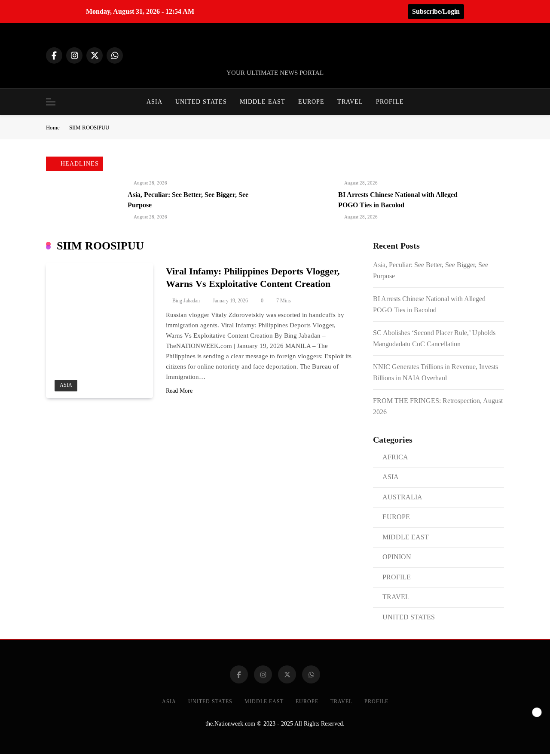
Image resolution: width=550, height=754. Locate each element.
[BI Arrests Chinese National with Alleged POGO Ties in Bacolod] (306, 194)
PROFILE (390, 101)
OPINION (396, 556)
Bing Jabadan (186, 300)
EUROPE (311, 101)
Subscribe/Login (436, 11)
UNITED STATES (201, 101)
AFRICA (395, 457)
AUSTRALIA (402, 497)
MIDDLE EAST (262, 101)
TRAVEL (350, 101)
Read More (179, 391)
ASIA (154, 101)
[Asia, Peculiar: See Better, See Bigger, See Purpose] (95, 194)
